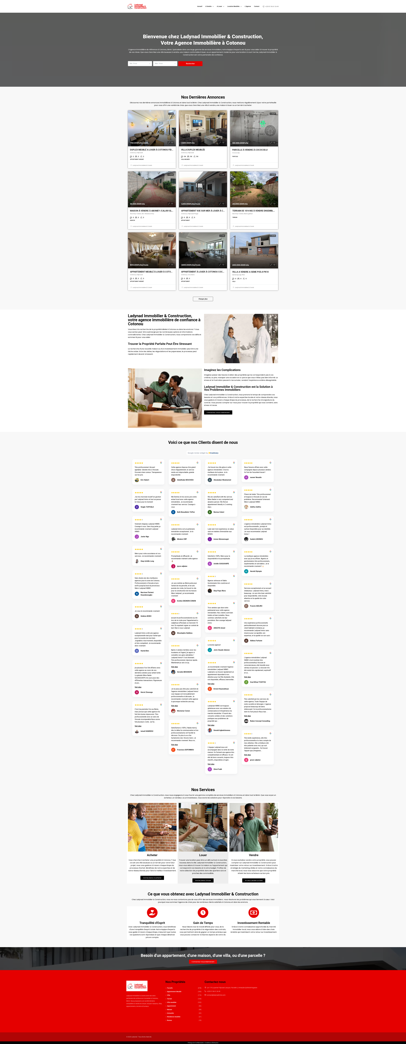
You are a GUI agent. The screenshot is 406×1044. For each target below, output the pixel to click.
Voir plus (174, 667)
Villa (168, 995)
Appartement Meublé (174, 991)
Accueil (199, 6)
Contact (256, 6)
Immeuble (170, 1013)
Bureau (169, 1020)
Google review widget (196, 453)
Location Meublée (233, 6)
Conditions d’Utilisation (211, 1043)
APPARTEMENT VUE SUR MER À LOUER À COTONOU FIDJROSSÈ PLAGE (215, 210)
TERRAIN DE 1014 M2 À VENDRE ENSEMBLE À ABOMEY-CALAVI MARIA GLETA (270, 210)
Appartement (171, 1006)
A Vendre (208, 6)
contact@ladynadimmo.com (216, 995)
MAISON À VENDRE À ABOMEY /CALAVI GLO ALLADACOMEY (159, 210)
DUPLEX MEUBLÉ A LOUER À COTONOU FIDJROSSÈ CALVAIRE (160, 149)
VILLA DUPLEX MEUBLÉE (193, 149)
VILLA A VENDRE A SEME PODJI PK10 (250, 272)
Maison (169, 1009)
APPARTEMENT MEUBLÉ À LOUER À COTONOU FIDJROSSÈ (158, 271)
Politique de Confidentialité (196, 1043)
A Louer (219, 6)
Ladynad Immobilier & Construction (144, 165)
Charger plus (203, 299)
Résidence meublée (173, 1017)
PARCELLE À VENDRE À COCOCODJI (249, 150)
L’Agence (248, 6)
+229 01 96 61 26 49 (272, 6)
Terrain (169, 999)
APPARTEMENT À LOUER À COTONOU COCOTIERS (205, 271)
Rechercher (190, 64)
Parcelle (170, 988)
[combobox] (140, 63)
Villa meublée (171, 1002)
